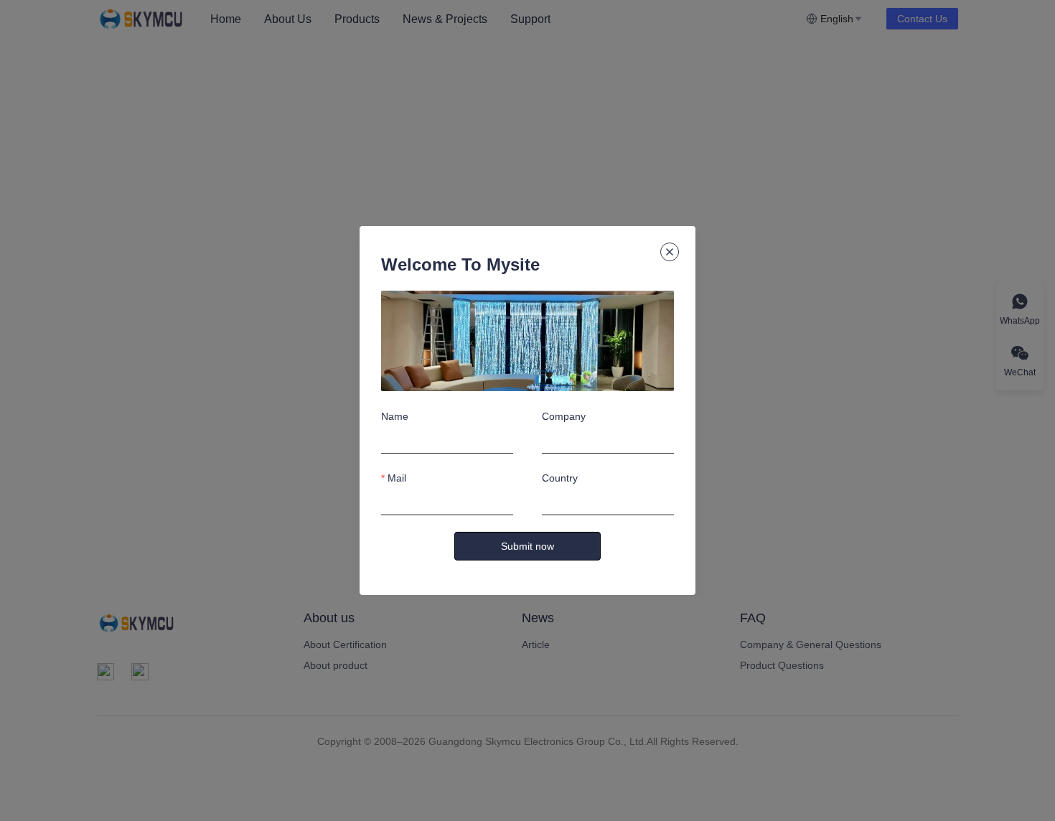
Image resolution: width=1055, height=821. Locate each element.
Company (564, 416)
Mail (397, 478)
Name (394, 416)
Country (560, 478)
